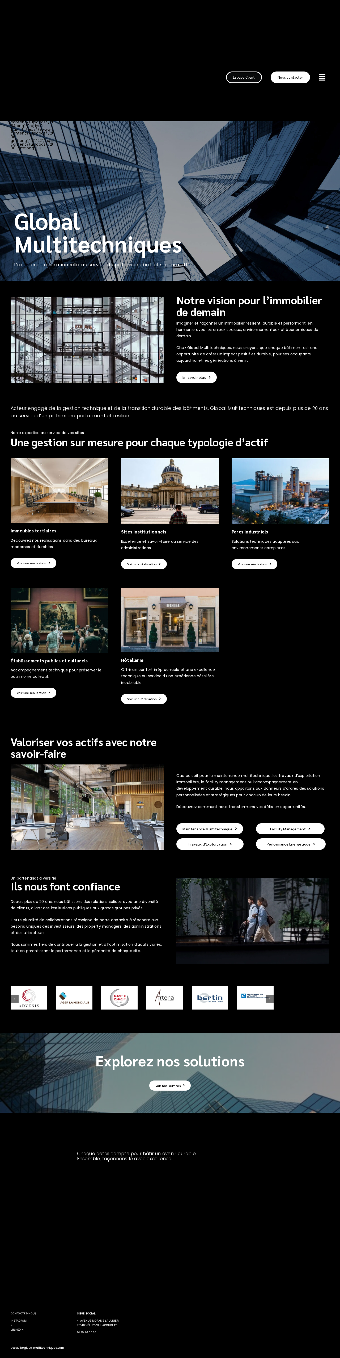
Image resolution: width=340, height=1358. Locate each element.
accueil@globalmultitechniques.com (37, 1348)
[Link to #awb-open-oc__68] (322, 77)
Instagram (19, 1320)
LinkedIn (17, 1329)
